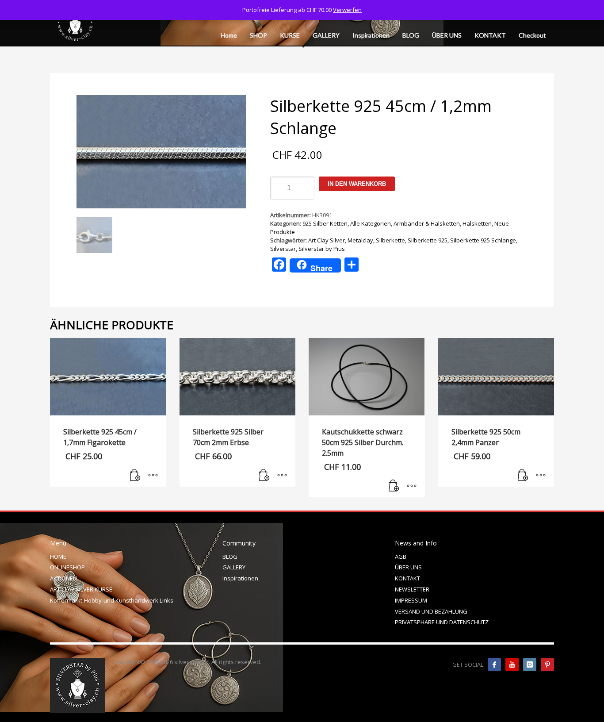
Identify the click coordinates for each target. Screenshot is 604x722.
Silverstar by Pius (321, 249)
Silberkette (390, 240)
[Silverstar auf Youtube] (512, 664)
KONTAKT (407, 578)
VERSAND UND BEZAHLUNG (431, 611)
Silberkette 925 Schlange (483, 240)
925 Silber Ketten (325, 223)
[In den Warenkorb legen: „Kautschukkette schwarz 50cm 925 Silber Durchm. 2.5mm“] (394, 486)
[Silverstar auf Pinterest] (547, 664)
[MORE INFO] (153, 476)
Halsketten (477, 223)
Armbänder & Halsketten (427, 223)
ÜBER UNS (408, 567)
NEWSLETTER (412, 589)
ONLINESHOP (67, 567)
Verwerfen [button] (347, 10)
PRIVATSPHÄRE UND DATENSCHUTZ (442, 622)
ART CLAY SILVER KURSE (81, 589)
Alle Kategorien (370, 223)
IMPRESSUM (411, 600)
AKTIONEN (63, 578)
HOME (58, 557)
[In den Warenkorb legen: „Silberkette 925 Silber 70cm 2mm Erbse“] (264, 476)
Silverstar (283, 249)
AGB (400, 557)
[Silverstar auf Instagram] (529, 664)
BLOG (229, 557)
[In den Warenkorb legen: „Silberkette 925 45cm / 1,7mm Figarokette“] (135, 476)
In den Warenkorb (357, 183)
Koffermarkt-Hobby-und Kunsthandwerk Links (111, 600)
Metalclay (360, 240)
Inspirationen (240, 578)
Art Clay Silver (326, 240)
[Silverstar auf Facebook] (494, 664)
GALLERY (233, 567)
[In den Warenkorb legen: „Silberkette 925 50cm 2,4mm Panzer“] (523, 476)
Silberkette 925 (427, 240)
